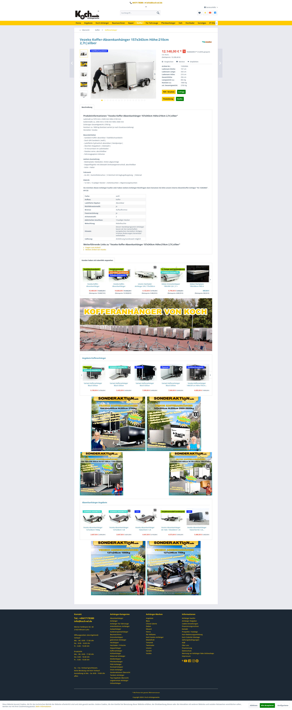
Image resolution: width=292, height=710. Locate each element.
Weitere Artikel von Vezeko (95, 250)
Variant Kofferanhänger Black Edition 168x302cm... (119, 384)
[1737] (174, 424)
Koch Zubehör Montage (191, 637)
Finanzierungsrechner (190, 626)
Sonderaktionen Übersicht (120, 672)
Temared (149, 642)
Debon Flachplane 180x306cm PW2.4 (197, 285)
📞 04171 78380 (136, 2)
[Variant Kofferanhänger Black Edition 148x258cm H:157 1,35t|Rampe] (94, 372)
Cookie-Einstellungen (190, 624)
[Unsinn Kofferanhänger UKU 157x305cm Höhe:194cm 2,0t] (198, 372)
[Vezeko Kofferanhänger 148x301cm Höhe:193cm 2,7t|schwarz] (172, 372)
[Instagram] (194, 661)
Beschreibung (87, 107)
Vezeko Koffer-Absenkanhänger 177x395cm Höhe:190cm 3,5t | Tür (119, 285)
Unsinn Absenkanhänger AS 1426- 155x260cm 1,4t (170, 528)
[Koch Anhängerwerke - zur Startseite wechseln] (87, 15)
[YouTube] (210, 13)
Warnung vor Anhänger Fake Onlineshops (198, 653)
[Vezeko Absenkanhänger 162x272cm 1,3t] (146, 516)
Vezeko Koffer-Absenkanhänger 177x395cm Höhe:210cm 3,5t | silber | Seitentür (93, 285)
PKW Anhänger (116, 664)
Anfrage (181, 92)
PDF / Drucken (168, 92)
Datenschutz (187, 651)
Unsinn (148, 648)
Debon (148, 626)
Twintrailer (150, 645)
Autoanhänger (115, 629)
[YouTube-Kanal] (186, 661)
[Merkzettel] (199, 13)
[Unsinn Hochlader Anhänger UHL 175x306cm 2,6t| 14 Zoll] (146, 274)
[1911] (101, 474)
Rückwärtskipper (116, 667)
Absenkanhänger (116, 618)
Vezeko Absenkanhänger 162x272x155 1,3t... (196, 528)
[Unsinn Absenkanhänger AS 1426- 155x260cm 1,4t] (172, 516)
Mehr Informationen (43, 706)
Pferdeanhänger (116, 661)
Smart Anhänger (116, 670)
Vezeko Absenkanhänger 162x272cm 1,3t (144, 528)
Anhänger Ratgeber (189, 621)
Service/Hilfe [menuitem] (211, 7)
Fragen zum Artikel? (93, 247)
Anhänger (114, 621)
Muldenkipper (115, 659)
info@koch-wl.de (83, 621)
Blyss (148, 621)
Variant (149, 651)
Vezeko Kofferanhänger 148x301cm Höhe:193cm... (171, 384)
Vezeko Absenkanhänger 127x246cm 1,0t (118, 528)
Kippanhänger (115, 648)
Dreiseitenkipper (116, 637)
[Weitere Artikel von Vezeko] (207, 42)
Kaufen (180, 99)
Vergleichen (168, 62)
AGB (183, 642)
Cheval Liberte (151, 624)
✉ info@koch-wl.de (153, 2)
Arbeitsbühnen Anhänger (120, 626)
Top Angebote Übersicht (119, 678)
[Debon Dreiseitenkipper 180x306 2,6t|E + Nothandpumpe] (172, 274)
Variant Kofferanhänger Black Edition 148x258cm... (93, 384)
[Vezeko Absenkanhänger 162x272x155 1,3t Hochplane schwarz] (198, 516)
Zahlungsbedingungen (190, 640)
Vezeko (148, 653)
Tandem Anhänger (117, 675)
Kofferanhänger (116, 651)
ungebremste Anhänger (119, 680)
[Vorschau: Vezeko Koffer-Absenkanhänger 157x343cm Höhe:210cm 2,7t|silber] (84, 54)
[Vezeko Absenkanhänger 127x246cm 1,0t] (120, 516)
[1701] (118, 424)
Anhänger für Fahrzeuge (119, 624)
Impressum (186, 656)
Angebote (149, 618)
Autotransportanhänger (119, 632)
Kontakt (185, 629)
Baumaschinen (115, 634)
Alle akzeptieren (267, 705)
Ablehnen (253, 705)
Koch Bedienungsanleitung (192, 634)
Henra (148, 632)
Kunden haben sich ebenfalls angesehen (97, 260)
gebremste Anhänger (118, 640)
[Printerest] (197, 661)
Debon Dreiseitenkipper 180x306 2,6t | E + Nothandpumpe (171, 285)
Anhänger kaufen (188, 618)
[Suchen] (158, 13)
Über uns (185, 645)
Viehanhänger (115, 683)
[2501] (118, 568)
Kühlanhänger (115, 653)
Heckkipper (114, 642)
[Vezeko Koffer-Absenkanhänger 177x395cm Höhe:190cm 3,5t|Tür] (120, 274)
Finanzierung (168, 99)
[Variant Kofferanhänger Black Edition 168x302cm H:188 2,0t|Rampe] (146, 372)
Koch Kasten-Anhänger (155, 637)
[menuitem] (140, 13)
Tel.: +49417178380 (84, 618)
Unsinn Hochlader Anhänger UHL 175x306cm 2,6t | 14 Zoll (145, 285)
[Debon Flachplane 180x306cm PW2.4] (198, 274)
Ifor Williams (151, 634)
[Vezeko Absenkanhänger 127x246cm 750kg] (94, 516)
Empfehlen (194, 62)
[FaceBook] (215, 13)
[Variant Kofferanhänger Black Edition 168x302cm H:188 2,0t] (120, 372)
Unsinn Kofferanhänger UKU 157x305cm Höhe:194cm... (197, 384)
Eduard (149, 629)
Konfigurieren (283, 705)
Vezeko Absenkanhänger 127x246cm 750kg (92, 528)
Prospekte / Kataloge (190, 632)
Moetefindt (150, 640)
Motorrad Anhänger (117, 656)
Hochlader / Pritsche (118, 645)
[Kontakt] (205, 13)
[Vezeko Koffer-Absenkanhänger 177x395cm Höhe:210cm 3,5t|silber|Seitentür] (94, 274)
